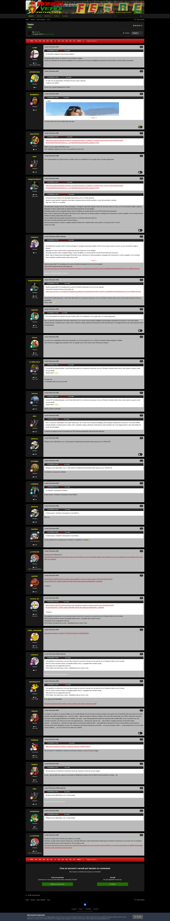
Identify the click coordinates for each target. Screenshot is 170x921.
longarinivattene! (34, 179)
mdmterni (61, 50)
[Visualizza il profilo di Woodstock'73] (35, 688)
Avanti (79, 41)
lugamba (34, 310)
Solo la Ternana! (49, 34)
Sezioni (31, 16)
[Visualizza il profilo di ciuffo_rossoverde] (35, 637)
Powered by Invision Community (85, 911)
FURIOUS (34, 740)
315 (66, 41)
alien (34, 156)
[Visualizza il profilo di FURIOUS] (35, 746)
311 (51, 41)
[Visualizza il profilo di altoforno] (35, 445)
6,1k (35, 252)
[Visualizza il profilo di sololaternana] (35, 78)
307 (36, 41)
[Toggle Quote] (46, 50)
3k (35, 87)
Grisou (34, 337)
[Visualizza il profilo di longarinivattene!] (35, 185)
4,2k (35, 325)
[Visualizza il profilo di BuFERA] (35, 536)
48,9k (35, 454)
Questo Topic (133, 16)
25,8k (35, 409)
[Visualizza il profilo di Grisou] (35, 344)
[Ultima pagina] (83, 41)
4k (35, 827)
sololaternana (34, 72)
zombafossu (62, 77)
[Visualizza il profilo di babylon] (35, 717)
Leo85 (34, 48)
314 (63, 41)
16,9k (35, 477)
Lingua (74, 909)
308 (40, 41)
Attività (39, 16)
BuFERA (34, 529)
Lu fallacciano (63, 137)
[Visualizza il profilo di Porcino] (35, 400)
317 (74, 41)
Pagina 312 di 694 (91, 41)
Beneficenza (48, 16)
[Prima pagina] (28, 41)
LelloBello (34, 484)
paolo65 (35, 576)
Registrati (138, 12)
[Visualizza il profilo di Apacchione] (35, 140)
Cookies (95, 909)
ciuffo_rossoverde (34, 630)
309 (44, 41)
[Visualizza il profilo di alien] (35, 163)
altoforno (34, 439)
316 (70, 41)
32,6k (35, 614)
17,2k (35, 646)
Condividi (126, 33)
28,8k (35, 544)
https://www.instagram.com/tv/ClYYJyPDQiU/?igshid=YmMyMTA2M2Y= (66, 633)
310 (48, 41)
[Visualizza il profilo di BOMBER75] (35, 101)
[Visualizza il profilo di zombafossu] (35, 818)
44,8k (35, 194)
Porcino (35, 393)
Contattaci (65, 16)
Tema (81, 909)
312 (55, 41)
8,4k (35, 697)
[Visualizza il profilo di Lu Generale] (35, 558)
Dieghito (37, 32)
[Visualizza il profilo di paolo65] (35, 582)
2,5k (35, 353)
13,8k (35, 172)
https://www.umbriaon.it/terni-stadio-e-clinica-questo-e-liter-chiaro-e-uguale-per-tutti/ (70, 703)
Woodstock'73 (34, 682)
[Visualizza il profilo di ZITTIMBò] (35, 468)
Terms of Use (51, 917)
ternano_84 (34, 599)
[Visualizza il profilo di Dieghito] (29, 33)
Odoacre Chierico (64, 194)
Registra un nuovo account (57, 884)
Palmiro (61, 97)
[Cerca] (141, 16)
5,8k (35, 110)
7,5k (35, 63)
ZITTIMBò (34, 461)
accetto (138, 917)
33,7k (35, 377)
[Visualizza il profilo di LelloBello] (35, 490)
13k (35, 726)
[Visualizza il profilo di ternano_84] (35, 605)
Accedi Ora (112, 884)
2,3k (35, 149)
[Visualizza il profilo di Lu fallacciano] (35, 368)
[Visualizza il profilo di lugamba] (35, 316)
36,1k (35, 755)
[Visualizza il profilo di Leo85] (35, 54)
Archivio (56, 16)
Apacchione (34, 134)
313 (59, 41)
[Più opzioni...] (141, 47)
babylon (35, 711)
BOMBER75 (34, 95)
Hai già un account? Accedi (123, 12)
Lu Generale (34, 552)
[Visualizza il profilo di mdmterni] (35, 244)
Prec (31, 41)
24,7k (35, 567)
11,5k (35, 591)
